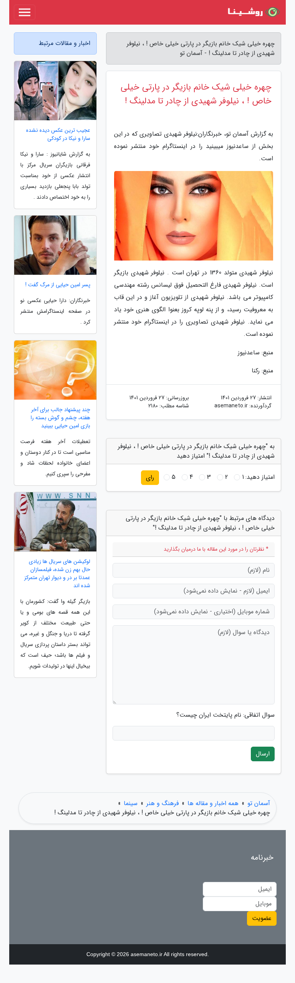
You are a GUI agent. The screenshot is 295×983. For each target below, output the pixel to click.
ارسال (263, 754)
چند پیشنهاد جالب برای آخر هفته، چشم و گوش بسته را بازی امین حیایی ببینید (60, 418)
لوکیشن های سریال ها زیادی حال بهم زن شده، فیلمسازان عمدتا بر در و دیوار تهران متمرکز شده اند (57, 574)
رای (150, 477)
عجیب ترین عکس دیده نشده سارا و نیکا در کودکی (58, 134)
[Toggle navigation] (24, 12)
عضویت (262, 918)
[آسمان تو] (252, 12)
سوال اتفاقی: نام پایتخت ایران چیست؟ (225, 715)
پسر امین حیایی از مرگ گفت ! (57, 285)
